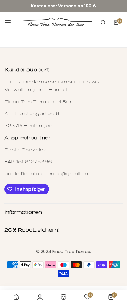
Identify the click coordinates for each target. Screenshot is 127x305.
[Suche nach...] (103, 22)
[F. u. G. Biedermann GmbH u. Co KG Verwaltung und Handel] (57, 22)
